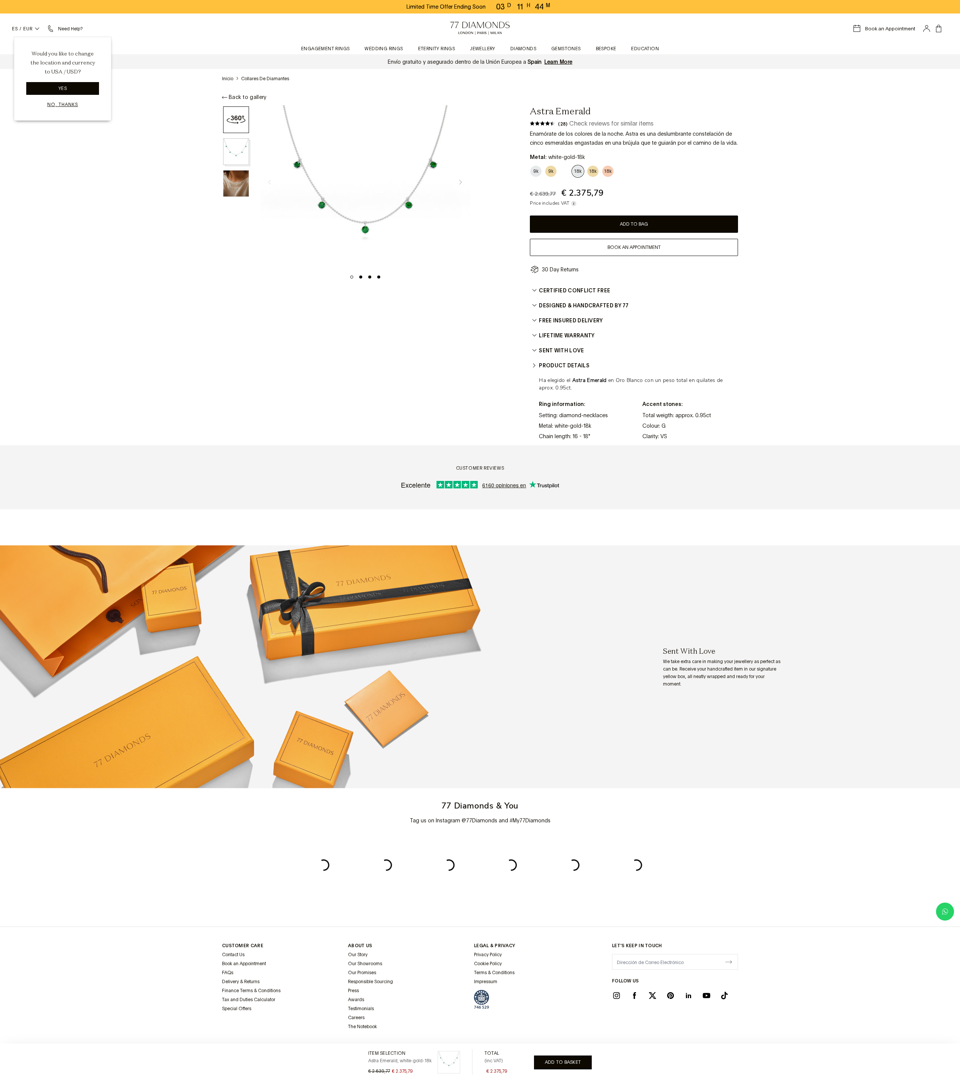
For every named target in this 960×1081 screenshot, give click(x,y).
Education (645, 48)
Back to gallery (248, 97)
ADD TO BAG (634, 224)
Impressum (485, 981)
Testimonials (361, 1008)
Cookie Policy (488, 963)
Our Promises (362, 972)
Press (353, 990)
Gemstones (566, 48)
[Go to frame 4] (378, 276)
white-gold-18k (573, 425)
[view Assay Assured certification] (481, 999)
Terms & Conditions (494, 972)
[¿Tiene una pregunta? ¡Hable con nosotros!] (945, 912)
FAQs (227, 972)
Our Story (358, 954)
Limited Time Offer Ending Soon (446, 6)
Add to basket (563, 1062)
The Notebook (362, 1026)
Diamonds (523, 48)
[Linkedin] (688, 995)
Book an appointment (634, 247)
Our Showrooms (365, 963)
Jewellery (482, 48)
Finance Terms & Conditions (251, 990)
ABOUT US (360, 945)
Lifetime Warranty (566, 335)
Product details (564, 365)
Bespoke (606, 48)
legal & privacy (494, 945)
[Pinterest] (670, 995)
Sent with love (561, 350)
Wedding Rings (383, 48)
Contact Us (233, 954)
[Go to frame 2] (360, 276)
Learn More (558, 61)
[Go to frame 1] (351, 276)
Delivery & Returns (241, 981)
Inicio (227, 78)
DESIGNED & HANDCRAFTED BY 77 (583, 305)
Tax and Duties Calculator (248, 999)
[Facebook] (634, 995)
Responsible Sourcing (370, 981)
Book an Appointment (244, 963)
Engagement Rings (325, 48)
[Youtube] (706, 995)
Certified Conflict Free (574, 290)
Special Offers (236, 1008)
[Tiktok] (724, 995)
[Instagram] (616, 995)
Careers (356, 1017)
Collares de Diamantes (265, 78)
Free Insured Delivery (571, 320)
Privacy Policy (488, 954)
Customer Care (242, 945)
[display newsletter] (728, 961)
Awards (356, 999)
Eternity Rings (436, 48)
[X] (652, 995)
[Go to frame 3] (369, 276)
